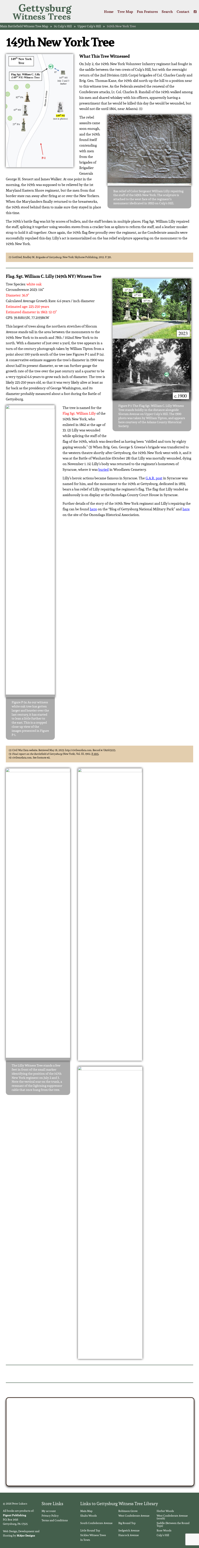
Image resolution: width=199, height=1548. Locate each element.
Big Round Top (127, 1523)
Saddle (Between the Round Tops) (173, 1524)
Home (108, 11)
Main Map (86, 1511)
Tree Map (125, 11)
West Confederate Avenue (133, 1515)
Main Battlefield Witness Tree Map (24, 26)
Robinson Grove (128, 1511)
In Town (85, 1540)
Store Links (52, 1503)
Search (167, 11)
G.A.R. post (154, 478)
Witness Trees (42, 11)
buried (103, 469)
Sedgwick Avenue (129, 1530)
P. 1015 (95, 754)
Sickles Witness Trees (93, 1535)
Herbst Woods (165, 1511)
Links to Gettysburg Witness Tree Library (119, 1503)
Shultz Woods (88, 1515)
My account (49, 1511)
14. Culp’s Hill (63, 26)
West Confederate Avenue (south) (172, 1517)
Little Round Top (90, 1530)
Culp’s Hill (163, 1535)
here (93, 509)
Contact (183, 11)
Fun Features (147, 11)
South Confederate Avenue (96, 1523)
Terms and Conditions (55, 1520)
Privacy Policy (50, 1515)
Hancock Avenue (128, 1535)
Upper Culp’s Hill (89, 26)
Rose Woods (164, 1530)
